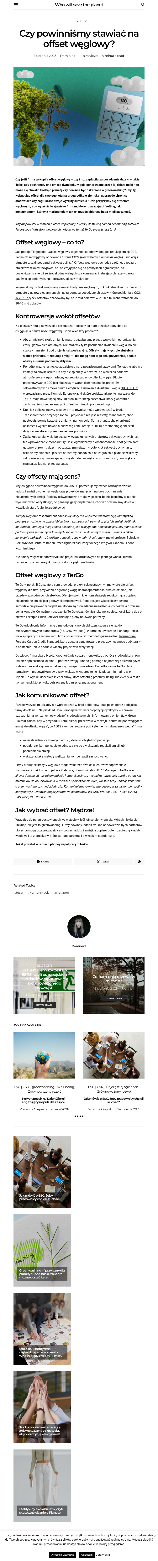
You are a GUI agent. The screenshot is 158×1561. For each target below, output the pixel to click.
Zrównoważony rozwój (45, 1091)
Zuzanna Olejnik (32, 1109)
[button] (75, 1116)
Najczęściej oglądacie (122, 1087)
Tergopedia (38, 252)
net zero (62, 892)
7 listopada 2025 (128, 1109)
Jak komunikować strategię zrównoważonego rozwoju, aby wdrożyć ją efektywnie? (39, 1430)
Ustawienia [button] (103, 1554)
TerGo (27, 399)
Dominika (67, 56)
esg (20, 892)
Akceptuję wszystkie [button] (62, 1554)
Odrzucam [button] (86, 1554)
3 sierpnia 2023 (106, 988)
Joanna (57, 995)
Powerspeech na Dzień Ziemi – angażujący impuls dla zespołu (44, 1100)
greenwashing (43, 1087)
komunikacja (39, 892)
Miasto (114, 972)
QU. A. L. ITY (129, 388)
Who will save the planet (79, 4)
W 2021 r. (21, 298)
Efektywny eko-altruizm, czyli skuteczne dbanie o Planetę (41, 1510)
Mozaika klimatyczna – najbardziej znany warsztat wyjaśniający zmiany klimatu (40, 1352)
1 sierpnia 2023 (45, 56)
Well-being (65, 1087)
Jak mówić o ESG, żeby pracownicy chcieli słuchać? (114, 1100)
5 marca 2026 (59, 1109)
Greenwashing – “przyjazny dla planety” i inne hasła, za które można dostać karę (42, 1274)
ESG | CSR (79, 21)
